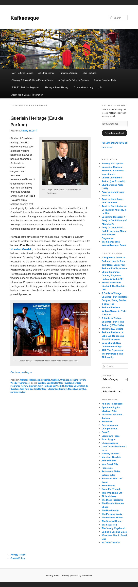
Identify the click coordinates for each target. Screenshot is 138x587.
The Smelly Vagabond (113, 528)
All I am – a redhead (112, 403)
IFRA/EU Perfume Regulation (25, 87)
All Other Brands (46, 72)
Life (100, 87)
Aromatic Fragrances (30, 379)
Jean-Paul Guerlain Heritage (33, 388)
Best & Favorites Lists (105, 80)
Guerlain (55, 379)
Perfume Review (78, 379)
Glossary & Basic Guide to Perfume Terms (32, 80)
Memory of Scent (110, 453)
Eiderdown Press (110, 435)
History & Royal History (56, 87)
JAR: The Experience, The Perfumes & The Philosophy (113, 353)
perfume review (17, 391)
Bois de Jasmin (110, 425)
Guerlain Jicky (36, 385)
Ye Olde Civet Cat (111, 542)
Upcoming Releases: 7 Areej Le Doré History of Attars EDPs (114, 220)
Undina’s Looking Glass (114, 531)
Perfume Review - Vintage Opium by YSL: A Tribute (114, 311)
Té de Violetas (109, 496)
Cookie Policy (17, 558)
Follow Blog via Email (114, 132)
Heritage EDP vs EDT (54, 385)
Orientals (64, 379)
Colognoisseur (109, 428)
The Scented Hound (112, 521)
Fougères (45, 379)
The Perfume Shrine (112, 517)
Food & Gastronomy (83, 87)
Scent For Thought (111, 489)
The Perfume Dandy (112, 513)
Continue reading (21, 372)
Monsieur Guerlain (111, 457)
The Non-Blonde (110, 510)
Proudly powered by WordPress (77, 575)
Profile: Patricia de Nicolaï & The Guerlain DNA (113, 286)
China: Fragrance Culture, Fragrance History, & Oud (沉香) (112, 275)
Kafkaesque (24, 17)
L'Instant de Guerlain (57, 388)
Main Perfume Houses (22, 72)
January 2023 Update (112, 163)
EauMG (105, 432)
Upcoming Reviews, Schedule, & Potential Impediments (113, 170)
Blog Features (89, 72)
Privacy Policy (17, 554)
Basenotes (107, 421)
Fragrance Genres (68, 72)
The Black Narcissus (112, 499)
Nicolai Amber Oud (77, 388)
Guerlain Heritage (55, 382)
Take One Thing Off (112, 492)
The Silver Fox (109, 524)
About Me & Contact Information (27, 94)
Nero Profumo (109, 460)
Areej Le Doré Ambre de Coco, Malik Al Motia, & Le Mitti (114, 209)
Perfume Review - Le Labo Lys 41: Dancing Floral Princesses (113, 336)
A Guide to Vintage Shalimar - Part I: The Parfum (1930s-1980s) (113, 321)
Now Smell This (110, 464)
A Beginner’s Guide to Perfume (73, 80)
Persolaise (107, 467)
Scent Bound (108, 485)
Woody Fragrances (19, 382)
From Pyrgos (108, 439)
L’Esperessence (110, 442)
